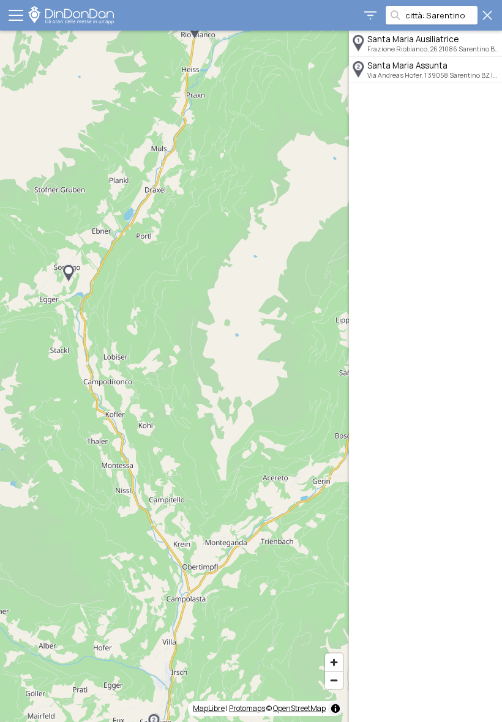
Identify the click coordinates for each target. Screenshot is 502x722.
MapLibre (209, 708)
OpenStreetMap (299, 708)
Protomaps (247, 708)
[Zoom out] (334, 680)
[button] (68, 273)
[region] (174, 376)
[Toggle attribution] (335, 708)
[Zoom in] (334, 662)
